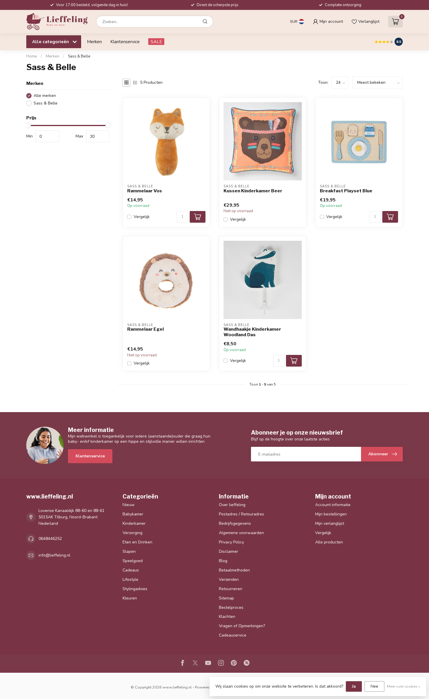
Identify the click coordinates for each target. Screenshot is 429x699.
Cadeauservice (232, 635)
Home (31, 56)
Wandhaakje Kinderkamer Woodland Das (252, 332)
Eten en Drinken (137, 542)
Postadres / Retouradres (241, 514)
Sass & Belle (79, 56)
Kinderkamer (134, 523)
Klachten (227, 616)
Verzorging (132, 533)
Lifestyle (130, 579)
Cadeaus (131, 570)
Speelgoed (133, 561)
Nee (374, 686)
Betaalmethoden (234, 570)
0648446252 (50, 538)
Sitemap (226, 598)
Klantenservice (125, 42)
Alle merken (45, 95)
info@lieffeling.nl (54, 555)
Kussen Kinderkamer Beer (253, 191)
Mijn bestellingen (331, 514)
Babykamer (133, 514)
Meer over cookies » (403, 686)
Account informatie (332, 505)
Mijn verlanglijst (329, 523)
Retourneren (230, 589)
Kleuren (130, 598)
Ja (354, 686)
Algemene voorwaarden (241, 533)
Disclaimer (228, 551)
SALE (156, 42)
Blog (223, 561)
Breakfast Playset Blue (346, 191)
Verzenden (229, 579)
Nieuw (129, 505)
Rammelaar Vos (144, 191)
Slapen (129, 551)
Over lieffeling (232, 505)
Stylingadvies (135, 589)
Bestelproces (231, 607)
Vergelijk (142, 217)
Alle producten (329, 542)
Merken (94, 42)
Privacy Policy (231, 542)
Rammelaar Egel (145, 329)
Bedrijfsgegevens (235, 523)
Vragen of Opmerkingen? (242, 626)
